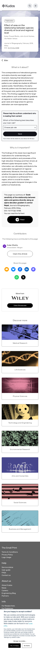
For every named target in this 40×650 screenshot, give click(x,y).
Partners (5, 596)
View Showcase (20, 305)
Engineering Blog (9, 593)
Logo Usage (6, 557)
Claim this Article (20, 254)
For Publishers (7, 608)
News (4, 588)
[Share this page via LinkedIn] (26, 269)
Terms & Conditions (10, 552)
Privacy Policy (7, 555)
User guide (6, 570)
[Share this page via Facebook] (20, 269)
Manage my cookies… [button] (19, 641)
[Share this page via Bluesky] (13, 269)
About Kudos (7, 585)
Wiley (6, 60)
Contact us (6, 575)
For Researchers (8, 606)
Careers (5, 590)
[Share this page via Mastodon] (33, 269)
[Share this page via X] (23, 277)
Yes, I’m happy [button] (14, 645)
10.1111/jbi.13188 (13, 48)
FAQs (4, 573)
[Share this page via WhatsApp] (16, 277)
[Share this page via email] (6, 269)
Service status (7, 567)
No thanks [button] (27, 645)
